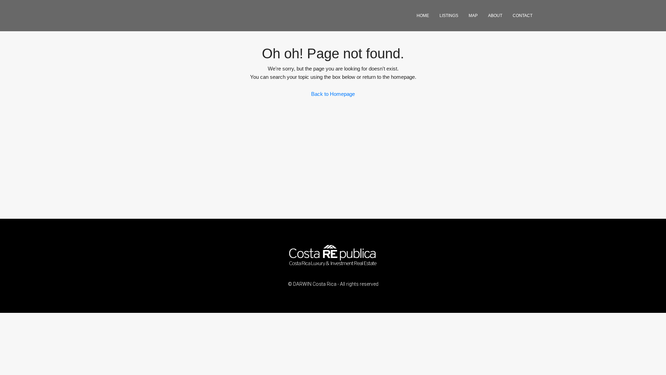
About (495, 15)
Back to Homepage (333, 94)
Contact (522, 15)
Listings (448, 15)
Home (423, 15)
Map (473, 15)
